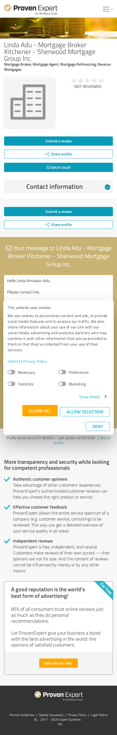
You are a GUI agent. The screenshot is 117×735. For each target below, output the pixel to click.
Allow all (40, 410)
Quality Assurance (51, 714)
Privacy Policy (35, 361)
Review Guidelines (22, 714)
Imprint (14, 361)
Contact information (54, 186)
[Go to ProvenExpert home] (30, 10)
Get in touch (60, 167)
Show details (89, 396)
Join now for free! (58, 663)
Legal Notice (99, 714)
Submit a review (58, 140)
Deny (98, 426)
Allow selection (85, 411)
